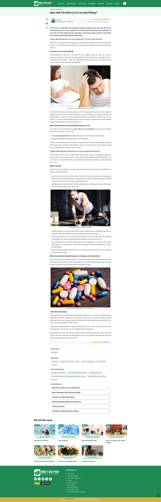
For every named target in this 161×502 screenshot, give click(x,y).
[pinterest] (50, 478)
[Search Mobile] (124, 3)
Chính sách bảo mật (73, 476)
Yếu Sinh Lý (55, 361)
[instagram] (39, 478)
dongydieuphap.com (70, 498)
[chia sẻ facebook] (47, 19)
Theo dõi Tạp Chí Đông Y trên (94, 21)
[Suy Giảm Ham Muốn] (92, 452)
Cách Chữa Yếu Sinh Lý (95, 373)
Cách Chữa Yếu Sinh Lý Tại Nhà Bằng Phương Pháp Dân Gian (68, 376)
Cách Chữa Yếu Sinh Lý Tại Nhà (96, 376)
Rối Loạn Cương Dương (88, 361)
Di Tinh (77, 361)
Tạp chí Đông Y (43, 3)
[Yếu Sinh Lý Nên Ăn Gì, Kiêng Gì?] (44, 452)
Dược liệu (109, 3)
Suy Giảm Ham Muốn (88, 461)
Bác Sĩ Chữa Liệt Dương (89, 440)
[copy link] (47, 27)
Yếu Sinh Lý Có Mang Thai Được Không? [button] (65, 411)
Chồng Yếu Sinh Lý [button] (58, 406)
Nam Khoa (59, 9)
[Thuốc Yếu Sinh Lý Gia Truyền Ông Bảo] (116, 431)
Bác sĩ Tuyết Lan (72, 485)
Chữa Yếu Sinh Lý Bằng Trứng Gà (77, 373)
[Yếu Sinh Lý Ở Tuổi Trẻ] (44, 431)
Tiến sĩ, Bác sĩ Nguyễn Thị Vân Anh (76, 491)
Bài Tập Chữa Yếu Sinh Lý (59, 373)
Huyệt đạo (101, 3)
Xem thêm (54, 364)
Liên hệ (69, 480)
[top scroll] (158, 495)
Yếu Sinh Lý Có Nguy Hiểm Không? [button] (63, 397)
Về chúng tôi (71, 473)
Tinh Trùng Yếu (63, 440)
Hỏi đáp (117, 3)
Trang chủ (61, 3)
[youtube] (43, 478)
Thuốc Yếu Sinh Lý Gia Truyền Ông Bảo (115, 441)
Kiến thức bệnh (71, 3)
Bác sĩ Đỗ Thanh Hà (73, 487)
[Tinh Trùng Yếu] (68, 431)
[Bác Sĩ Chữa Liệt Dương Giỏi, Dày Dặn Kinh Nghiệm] (92, 431)
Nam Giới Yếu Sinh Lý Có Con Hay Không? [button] (66, 388)
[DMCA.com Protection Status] (42, 483)
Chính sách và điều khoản (74, 478)
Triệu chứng (82, 3)
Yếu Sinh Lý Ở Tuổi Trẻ (67, 361)
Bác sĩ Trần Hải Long (73, 489)
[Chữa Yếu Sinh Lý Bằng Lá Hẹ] (68, 452)
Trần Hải (58, 20)
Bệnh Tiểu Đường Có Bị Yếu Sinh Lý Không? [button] (66, 392)
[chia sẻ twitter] (47, 23)
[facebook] (35, 478)
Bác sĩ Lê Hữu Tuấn (72, 482)
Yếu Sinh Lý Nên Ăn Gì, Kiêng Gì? (44, 461)
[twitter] (46, 478)
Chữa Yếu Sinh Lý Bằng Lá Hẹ (67, 461)
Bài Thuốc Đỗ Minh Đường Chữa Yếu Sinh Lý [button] (66, 402)
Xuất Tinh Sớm (101, 361)
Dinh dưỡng (91, 3)
